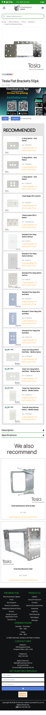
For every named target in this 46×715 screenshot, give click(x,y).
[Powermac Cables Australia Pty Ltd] (23, 8)
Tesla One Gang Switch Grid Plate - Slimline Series (31, 351)
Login (42, 2)
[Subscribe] (23, 696)
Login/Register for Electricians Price (29, 149)
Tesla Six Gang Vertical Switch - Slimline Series (30, 408)
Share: (4, 74)
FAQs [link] (11, 601)
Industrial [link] (34, 611)
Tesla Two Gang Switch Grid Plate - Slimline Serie (31, 370)
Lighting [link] (35, 615)
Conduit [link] (35, 604)
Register (15, 118)
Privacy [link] (11, 617)
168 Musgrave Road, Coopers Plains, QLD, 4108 (23, 655)
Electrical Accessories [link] (34, 608)
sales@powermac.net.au (23, 670)
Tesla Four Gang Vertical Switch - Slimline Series (31, 389)
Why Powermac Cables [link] (11, 597)
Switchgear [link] (34, 622)
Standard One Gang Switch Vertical (29, 235)
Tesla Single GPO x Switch (31, 196)
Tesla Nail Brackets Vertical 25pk (23, 506)
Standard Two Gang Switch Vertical (29, 255)
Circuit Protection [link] (34, 601)
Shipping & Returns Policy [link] (12, 612)
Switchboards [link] (34, 619)
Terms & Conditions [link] (11, 608)
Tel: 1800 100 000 (22, 2)
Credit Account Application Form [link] (11, 622)
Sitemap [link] (34, 626)
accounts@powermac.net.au (23, 674)
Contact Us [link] (11, 627)
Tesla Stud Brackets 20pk (23, 569)
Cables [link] (34, 597)
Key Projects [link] (11, 604)
